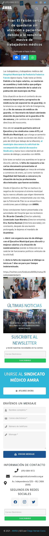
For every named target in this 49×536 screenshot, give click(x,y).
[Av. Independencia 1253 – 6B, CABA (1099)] (6, 483)
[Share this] (16, 57)
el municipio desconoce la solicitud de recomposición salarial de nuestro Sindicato (22, 146)
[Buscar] (37, 8)
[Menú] (45, 8)
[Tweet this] (24, 57)
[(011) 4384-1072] (17, 471)
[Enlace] (7, 8)
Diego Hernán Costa (36, 531)
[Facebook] (36, 3)
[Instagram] (41, 3)
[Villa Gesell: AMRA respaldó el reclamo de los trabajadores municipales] (24, 321)
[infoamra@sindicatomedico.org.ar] (9, 476)
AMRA (15, 531)
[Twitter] (45, 3)
